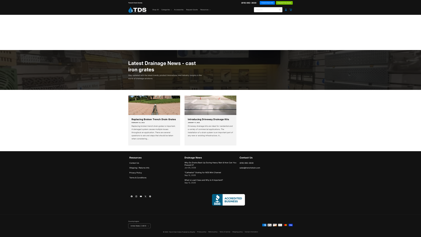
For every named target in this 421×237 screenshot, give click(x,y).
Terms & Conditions (137, 178)
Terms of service (225, 232)
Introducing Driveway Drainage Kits (208, 119)
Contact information (251, 232)
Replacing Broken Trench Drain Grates (154, 119)
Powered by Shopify (188, 232)
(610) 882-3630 (246, 163)
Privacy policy (201, 232)
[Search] (279, 9)
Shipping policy (237, 232)
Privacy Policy (135, 173)
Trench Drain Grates (175, 232)
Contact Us (134, 163)
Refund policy (212, 232)
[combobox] (268, 9)
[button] (166, 9)
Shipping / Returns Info (139, 168)
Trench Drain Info (267, 3)
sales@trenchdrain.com (250, 168)
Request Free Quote (284, 3)
